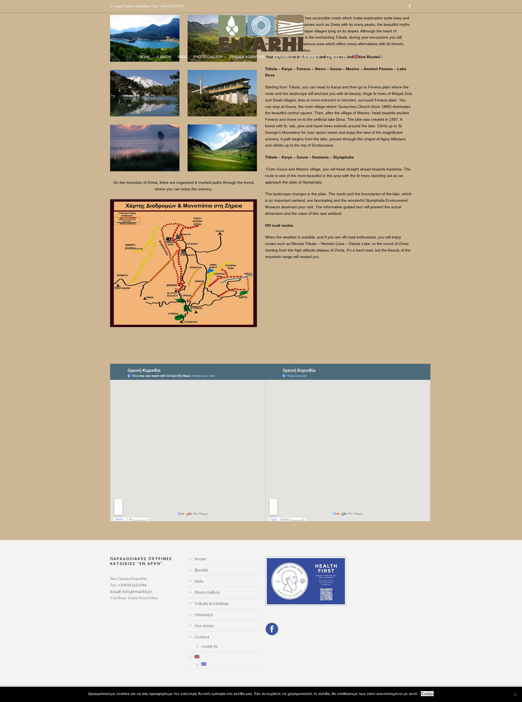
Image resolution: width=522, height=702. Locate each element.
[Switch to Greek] (229, 664)
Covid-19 (209, 646)
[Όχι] (515, 694)
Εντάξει (427, 694)
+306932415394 (172, 6)
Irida (182, 57)
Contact (334, 57)
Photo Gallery (208, 57)
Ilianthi (164, 57)
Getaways (283, 57)
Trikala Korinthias (248, 57)
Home (145, 57)
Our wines (309, 57)
